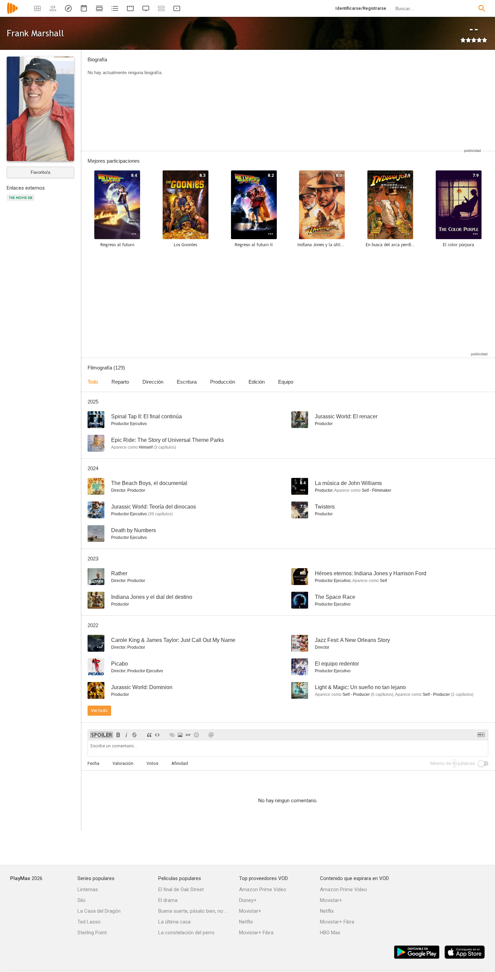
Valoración (122, 763)
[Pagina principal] (12, 12)
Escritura (187, 382)
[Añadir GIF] (188, 735)
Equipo (285, 382)
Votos (152, 763)
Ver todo (99, 710)
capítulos (165, 447)
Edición (257, 382)
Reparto (120, 382)
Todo (93, 382)
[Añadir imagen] (180, 735)
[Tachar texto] (134, 735)
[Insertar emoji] (196, 735)
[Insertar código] (157, 735)
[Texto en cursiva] (126, 735)
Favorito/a (40, 172)
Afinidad (179, 763)
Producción (222, 382)
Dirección (152, 382)
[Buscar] (482, 8)
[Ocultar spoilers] (101, 735)
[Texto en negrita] (118, 735)
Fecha (93, 763)
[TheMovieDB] (21, 201)
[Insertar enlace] (172, 735)
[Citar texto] (149, 735)
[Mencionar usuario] (211, 735)
